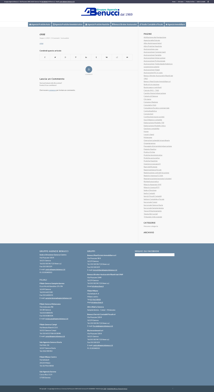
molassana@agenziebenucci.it (56, 319)
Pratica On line (190, 1)
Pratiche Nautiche (150, 161)
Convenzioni (148, 114)
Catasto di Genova (151, 96)
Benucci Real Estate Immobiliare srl (157, 81)
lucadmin (66, 38)
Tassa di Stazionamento (153, 211)
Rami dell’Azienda (150, 167)
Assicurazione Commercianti (155, 52)
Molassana (148, 137)
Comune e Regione (151, 102)
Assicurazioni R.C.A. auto (153, 73)
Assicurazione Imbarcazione (154, 58)
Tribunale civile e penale (153, 217)
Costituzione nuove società (154, 117)
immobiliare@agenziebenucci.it (105, 270)
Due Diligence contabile (153, 120)
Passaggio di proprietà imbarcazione (158, 146)
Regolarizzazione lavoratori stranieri (158, 179)
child (42, 34)
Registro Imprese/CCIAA (153, 175)
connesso (52, 90)
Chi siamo (181, 1)
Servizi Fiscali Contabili (153, 196)
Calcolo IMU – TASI (151, 90)
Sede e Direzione (150, 190)
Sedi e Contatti (201, 1)
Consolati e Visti (150, 105)
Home (174, 1)
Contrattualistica (150, 111)
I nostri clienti (149, 134)
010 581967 (44, 1)
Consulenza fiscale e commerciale (156, 108)
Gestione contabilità (151, 128)
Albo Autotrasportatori (153, 43)
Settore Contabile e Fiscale (154, 199)
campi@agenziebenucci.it (55, 336)
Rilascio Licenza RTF (151, 187)
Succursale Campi (150, 202)
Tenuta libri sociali (151, 214)
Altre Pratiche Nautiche (153, 46)
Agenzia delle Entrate (152, 40)
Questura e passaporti (152, 164)
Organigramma (149, 143)
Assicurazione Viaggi (152, 70)
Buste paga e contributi (153, 87)
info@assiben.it (98, 286)
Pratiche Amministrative (153, 155)
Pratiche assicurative (152, 158)
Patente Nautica (150, 149)
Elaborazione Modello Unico (155, 126)
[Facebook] (208, 1)
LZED (104, 388)
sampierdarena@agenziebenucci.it (58, 298)
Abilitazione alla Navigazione (155, 37)
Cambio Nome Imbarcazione (155, 93)
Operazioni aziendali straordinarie (157, 140)
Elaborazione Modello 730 (154, 123)
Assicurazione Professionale (154, 61)
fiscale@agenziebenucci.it (103, 326)
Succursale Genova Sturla (153, 205)
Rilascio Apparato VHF (152, 184)
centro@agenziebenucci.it (67, 1)
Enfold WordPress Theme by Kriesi (117, 388)
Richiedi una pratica (151, 181)
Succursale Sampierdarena (154, 208)
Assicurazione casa (151, 49)
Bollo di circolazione (151, 84)
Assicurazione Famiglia (152, 55)
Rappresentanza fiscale (152, 170)
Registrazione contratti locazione (156, 173)
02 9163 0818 (95, 299)
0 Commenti (55, 38)
